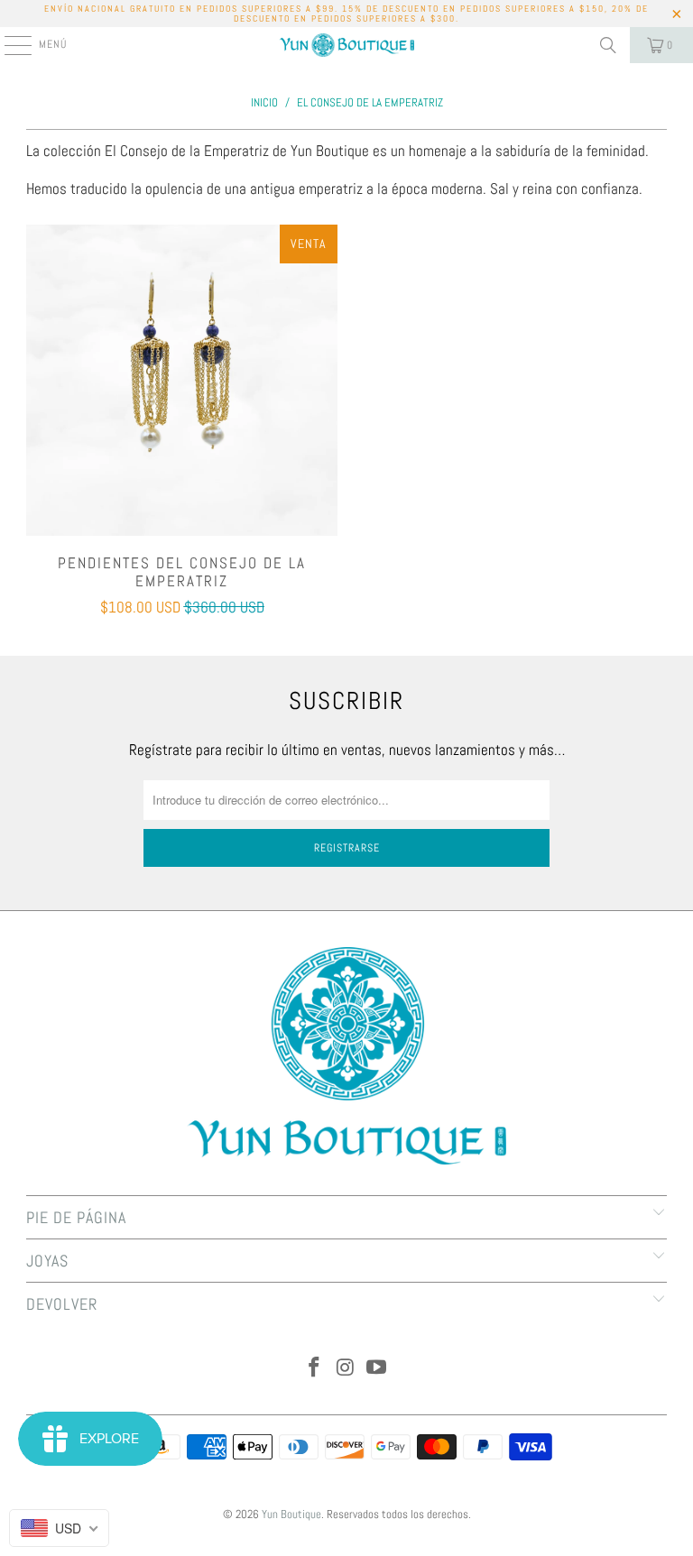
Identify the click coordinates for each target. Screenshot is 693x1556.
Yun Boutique (291, 1514)
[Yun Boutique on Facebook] (314, 1369)
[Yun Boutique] (346, 45)
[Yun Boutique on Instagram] (345, 1369)
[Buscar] (608, 45)
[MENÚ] (8, 45)
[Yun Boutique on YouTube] (377, 1369)
